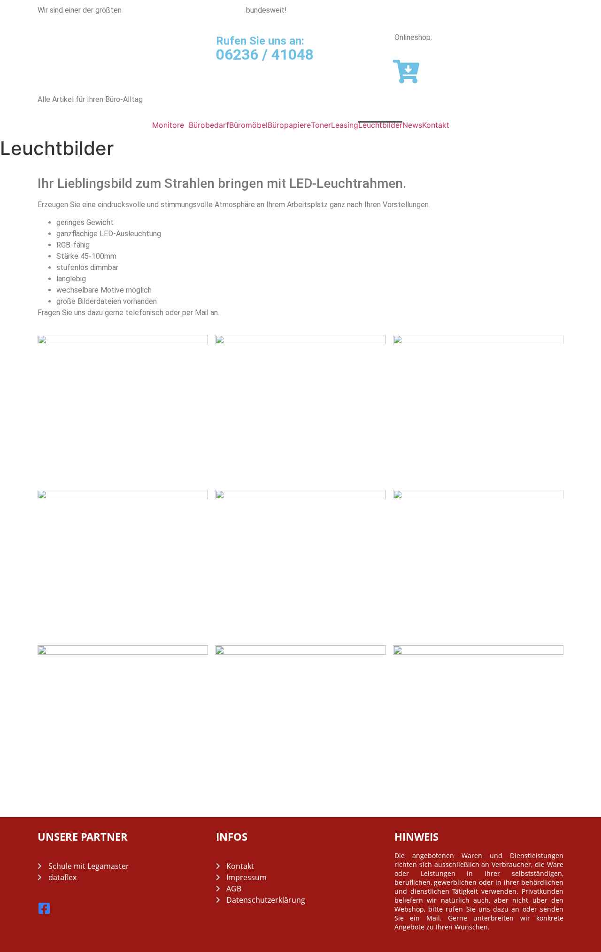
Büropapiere (289, 125)
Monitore (168, 125)
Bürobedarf (209, 125)
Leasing (344, 125)
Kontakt (435, 125)
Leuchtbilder (380, 125)
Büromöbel (248, 125)
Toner (321, 125)
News (412, 125)
